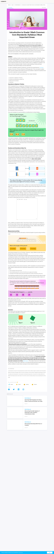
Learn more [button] (21, 552)
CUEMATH (3, 1)
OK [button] (49, 552)
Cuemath (41, 67)
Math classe (25, 360)
